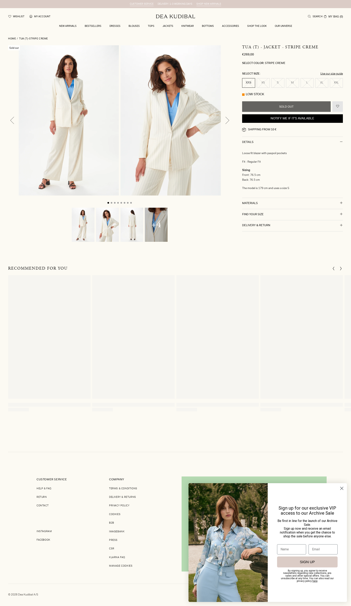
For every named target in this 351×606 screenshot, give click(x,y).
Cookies (114, 514)
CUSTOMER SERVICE (142, 4)
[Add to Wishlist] (337, 106)
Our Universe (283, 26)
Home (12, 39)
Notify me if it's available (292, 118)
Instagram (44, 531)
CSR (111, 549)
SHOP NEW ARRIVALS (208, 4)
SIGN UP (307, 562)
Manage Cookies (120, 566)
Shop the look (257, 26)
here (314, 581)
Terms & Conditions (123, 488)
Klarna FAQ (117, 557)
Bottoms (208, 26)
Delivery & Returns (122, 497)
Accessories (230, 26)
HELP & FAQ (44, 488)
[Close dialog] (341, 488)
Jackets (167, 26)
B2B (111, 523)
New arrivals (68, 26)
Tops (151, 26)
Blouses (134, 26)
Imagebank (117, 531)
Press (113, 540)
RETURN (42, 497)
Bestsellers (93, 26)
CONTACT (43, 505)
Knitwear (187, 26)
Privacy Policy (119, 505)
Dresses (114, 26)
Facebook (43, 540)
